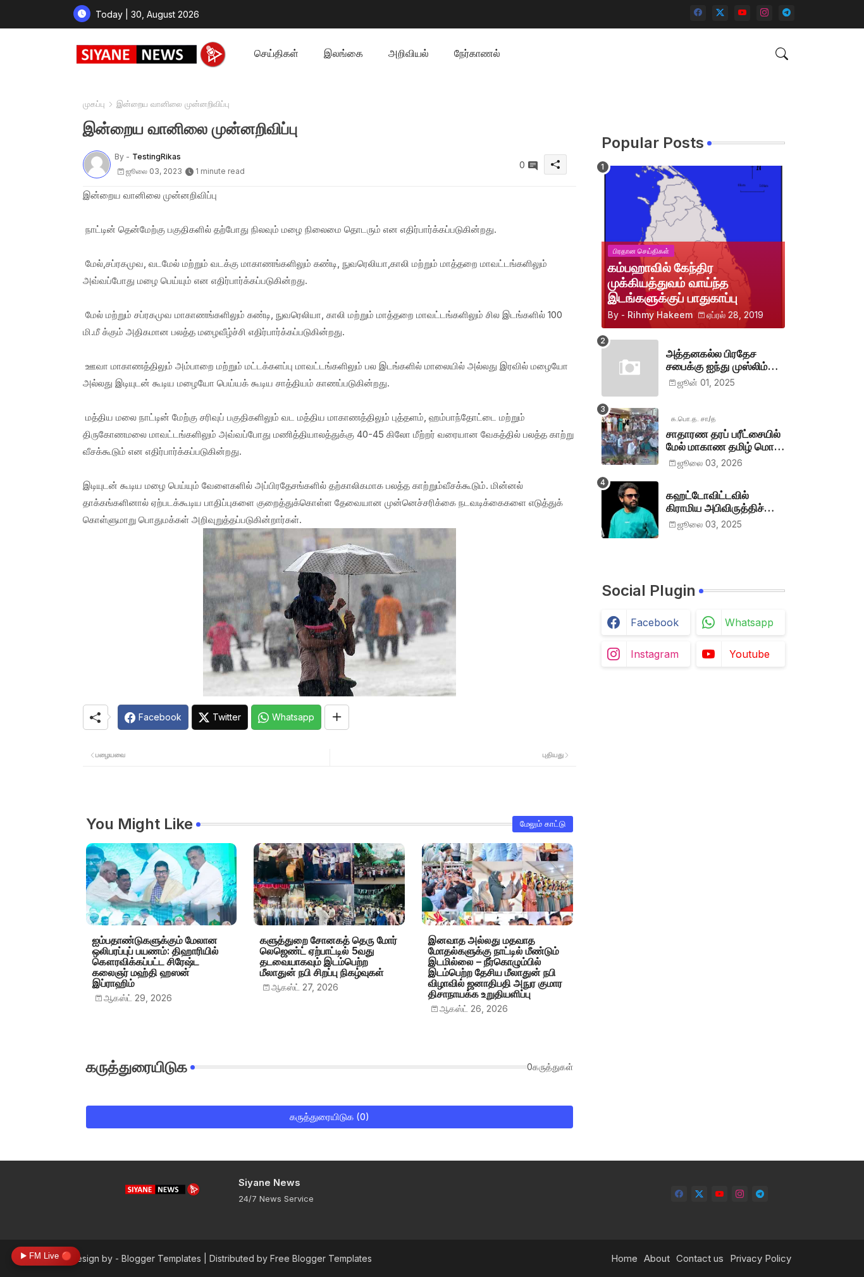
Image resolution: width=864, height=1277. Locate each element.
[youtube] (742, 13)
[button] (781, 53)
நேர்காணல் (477, 53)
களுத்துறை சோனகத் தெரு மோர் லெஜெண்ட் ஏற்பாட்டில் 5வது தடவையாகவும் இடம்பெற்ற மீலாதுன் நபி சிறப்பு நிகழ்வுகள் (328, 956)
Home (624, 1258)
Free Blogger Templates (321, 1258)
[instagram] (764, 13)
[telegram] (786, 13)
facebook (655, 622)
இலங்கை (343, 53)
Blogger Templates (161, 1258)
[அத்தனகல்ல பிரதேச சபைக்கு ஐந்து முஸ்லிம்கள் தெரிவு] (630, 368)
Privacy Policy (760, 1258)
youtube (749, 654)
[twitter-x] (720, 13)
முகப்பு (94, 104)
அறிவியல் (408, 53)
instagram (655, 654)
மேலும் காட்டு (542, 823)
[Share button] (336, 717)
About (657, 1258)
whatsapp (749, 622)
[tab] (276, 54)
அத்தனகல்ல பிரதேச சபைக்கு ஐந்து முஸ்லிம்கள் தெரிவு (725, 360)
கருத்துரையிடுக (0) (329, 1117)
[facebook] (698, 13)
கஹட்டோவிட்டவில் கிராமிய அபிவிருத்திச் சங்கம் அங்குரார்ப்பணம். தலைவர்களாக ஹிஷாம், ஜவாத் (720, 502)
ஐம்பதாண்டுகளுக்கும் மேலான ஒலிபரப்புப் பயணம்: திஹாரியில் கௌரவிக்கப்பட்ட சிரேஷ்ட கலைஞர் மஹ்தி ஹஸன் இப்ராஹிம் (155, 962)
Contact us (700, 1258)
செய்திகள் (276, 53)
